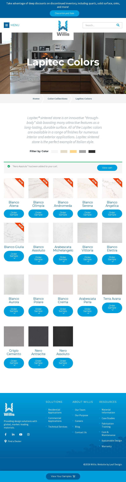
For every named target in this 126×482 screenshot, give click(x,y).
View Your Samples (62, 476)
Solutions (54, 402)
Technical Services (57, 426)
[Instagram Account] (28, 434)
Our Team (80, 409)
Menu (15, 25)
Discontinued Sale (64, 13)
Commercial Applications (55, 419)
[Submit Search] (118, 25)
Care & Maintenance (108, 433)
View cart (107, 167)
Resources (108, 402)
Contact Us (81, 432)
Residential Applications (55, 411)
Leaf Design (115, 464)
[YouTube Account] (21, 434)
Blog (77, 426)
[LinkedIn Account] (13, 434)
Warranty (107, 446)
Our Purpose (81, 415)
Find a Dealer (14, 441)
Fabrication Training (108, 425)
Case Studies (108, 418)
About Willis (83, 402)
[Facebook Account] (5, 434)
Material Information (108, 411)
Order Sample (14, 213)
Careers (79, 421)
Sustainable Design (112, 440)
